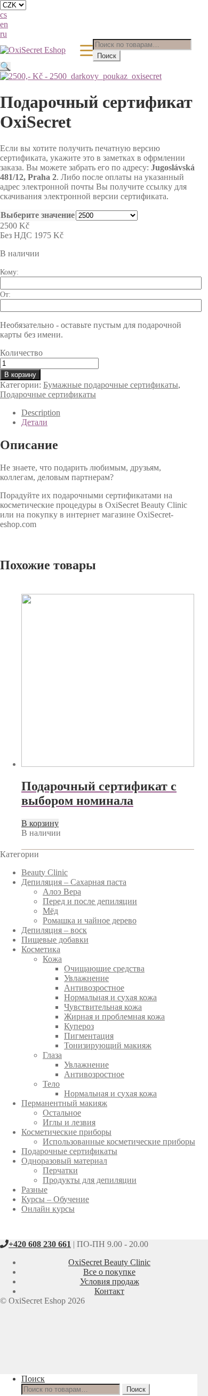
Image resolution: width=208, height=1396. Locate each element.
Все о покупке (109, 1271)
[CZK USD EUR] (98, 5)
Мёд (50, 910)
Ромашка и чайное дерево (90, 920)
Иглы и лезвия (69, 1122)
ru (3, 33)
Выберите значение (38, 214)
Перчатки (60, 1170)
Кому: (9, 272)
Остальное (62, 1112)
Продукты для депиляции (90, 1180)
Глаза (52, 1055)
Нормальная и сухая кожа (110, 997)
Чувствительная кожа (103, 1006)
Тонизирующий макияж (107, 1045)
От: (5, 295)
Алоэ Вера (62, 891)
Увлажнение (86, 978)
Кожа (52, 958)
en (4, 24)
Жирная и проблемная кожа (114, 1016)
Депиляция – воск (54, 930)
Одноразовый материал (64, 1160)
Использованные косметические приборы (119, 1141)
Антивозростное (94, 987)
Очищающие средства (104, 968)
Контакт (109, 1291)
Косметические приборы (66, 1131)
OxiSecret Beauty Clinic (109, 1262)
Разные (34, 1189)
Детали (34, 422)
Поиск (106, 56)
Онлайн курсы (48, 1208)
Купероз (79, 1026)
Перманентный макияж (64, 1103)
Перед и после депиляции (90, 901)
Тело (51, 1083)
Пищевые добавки (55, 939)
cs (3, 14)
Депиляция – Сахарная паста (73, 882)
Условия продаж (109, 1281)
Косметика (40, 949)
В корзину (20, 375)
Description (40, 412)
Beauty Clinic (44, 872)
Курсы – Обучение (55, 1199)
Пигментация (89, 1035)
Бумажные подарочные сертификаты (110, 384)
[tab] (109, 413)
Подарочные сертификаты (48, 394)
